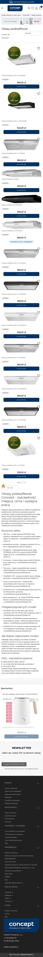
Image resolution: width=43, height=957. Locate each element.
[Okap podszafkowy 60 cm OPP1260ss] (21, 253)
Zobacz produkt (21, 736)
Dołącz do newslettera (14, 764)
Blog (6, 880)
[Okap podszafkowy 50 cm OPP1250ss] (21, 348)
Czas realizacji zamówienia (13, 840)
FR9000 (7, 877)
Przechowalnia (9, 819)
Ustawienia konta (10, 816)
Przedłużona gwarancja (12, 800)
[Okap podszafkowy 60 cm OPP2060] (21, 60)
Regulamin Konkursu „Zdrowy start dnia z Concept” (21, 865)
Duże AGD (26, 15)
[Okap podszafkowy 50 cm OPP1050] (21, 450)
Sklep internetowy (20, 954)
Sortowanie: (5, 38)
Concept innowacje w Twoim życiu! (11, 15)
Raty (6, 843)
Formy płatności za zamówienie (15, 831)
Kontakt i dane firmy (11, 911)
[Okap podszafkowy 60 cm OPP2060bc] (21, 105)
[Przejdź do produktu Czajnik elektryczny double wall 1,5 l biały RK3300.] (21, 711)
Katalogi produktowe (11, 803)
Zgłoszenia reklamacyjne (12, 794)
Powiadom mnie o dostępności (21, 242)
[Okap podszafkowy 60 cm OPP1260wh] (21, 317)
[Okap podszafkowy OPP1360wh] (21, 225)
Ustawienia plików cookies (13, 883)
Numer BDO (8, 874)
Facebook (8, 892)
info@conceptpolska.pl (11, 947)
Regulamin (8, 797)
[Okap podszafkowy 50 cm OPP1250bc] (21, 411)
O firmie (7, 914)
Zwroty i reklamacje (11, 788)
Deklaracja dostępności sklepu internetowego (19, 856)
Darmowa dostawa (11, 837)
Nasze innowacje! (10, 862)
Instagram (8, 895)
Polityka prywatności (11, 853)
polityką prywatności (33, 768)
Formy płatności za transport (14, 834)
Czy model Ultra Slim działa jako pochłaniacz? (18, 664)
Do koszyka (21, 86)
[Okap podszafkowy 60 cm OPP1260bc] (21, 286)
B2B (6, 917)
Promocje (8, 822)
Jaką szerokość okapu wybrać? (14, 662)
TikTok (7, 898)
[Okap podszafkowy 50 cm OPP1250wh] (21, 380)
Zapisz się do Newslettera (13, 791)
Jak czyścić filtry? (9, 666)
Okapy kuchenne (37, 15)
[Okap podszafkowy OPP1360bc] (21, 199)
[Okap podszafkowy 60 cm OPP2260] (21, 144)
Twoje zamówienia (10, 813)
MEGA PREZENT (10, 859)
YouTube (8, 901)
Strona (18, 482)
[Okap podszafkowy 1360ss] (21, 173)
